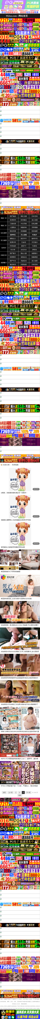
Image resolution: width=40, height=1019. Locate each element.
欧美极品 (24, 220)
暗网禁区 (13, 257)
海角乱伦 (24, 257)
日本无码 (35, 216)
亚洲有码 (13, 220)
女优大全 (24, 249)
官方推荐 (4, 240)
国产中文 (13, 261)
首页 (4, 792)
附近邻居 (13, 231)
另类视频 (35, 227)
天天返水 (35, 242)
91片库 (13, 249)
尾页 (20, 795)
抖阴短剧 (24, 264)
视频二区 (4, 225)
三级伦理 (13, 223)
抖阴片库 (4, 255)
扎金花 (23, 242)
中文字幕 (24, 223)
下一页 (28, 792)
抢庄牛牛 (24, 238)
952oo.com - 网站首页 (17, 16)
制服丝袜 (24, 227)
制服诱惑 (35, 257)
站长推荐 (4, 233)
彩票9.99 (13, 242)
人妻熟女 (13, 227)
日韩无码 (35, 264)
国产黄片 (13, 253)
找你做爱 (35, 231)
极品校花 (13, 264)
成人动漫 (35, 220)
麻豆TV (23, 246)
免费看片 (4, 262)
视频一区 (4, 218)
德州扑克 (35, 238)
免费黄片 (35, 253)
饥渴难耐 (24, 231)
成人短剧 (35, 261)
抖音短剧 (13, 246)
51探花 (34, 246)
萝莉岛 (34, 249)
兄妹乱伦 (24, 261)
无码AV (3, 248)
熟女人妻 (24, 253)
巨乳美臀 (35, 223)
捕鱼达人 (13, 238)
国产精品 (13, 216)
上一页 (10, 792)
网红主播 (24, 216)
